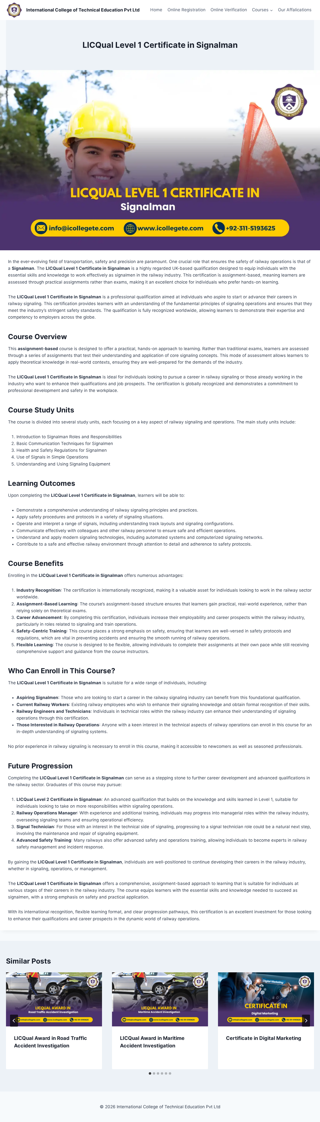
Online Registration (187, 9)
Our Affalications (295, 9)
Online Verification (228, 9)
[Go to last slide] (14, 1021)
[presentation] (54, 999)
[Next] (306, 1021)
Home (156, 9)
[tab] (150, 1073)
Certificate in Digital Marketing (263, 1038)
